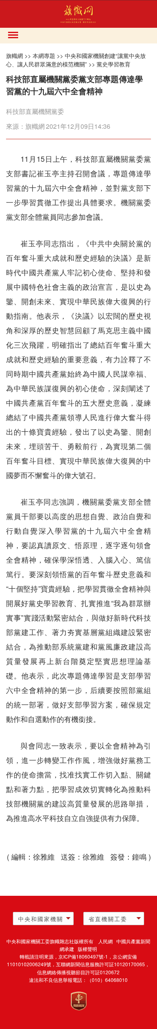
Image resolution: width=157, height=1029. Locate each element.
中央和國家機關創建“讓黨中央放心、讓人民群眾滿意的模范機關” (76, 60)
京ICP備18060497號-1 (83, 956)
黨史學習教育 (113, 64)
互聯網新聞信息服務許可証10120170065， (103, 964)
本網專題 (44, 56)
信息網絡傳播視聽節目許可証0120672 (78, 972)
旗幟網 (14, 56)
